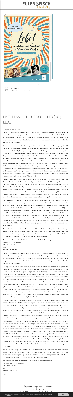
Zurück (6, 374)
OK (63, 394)
